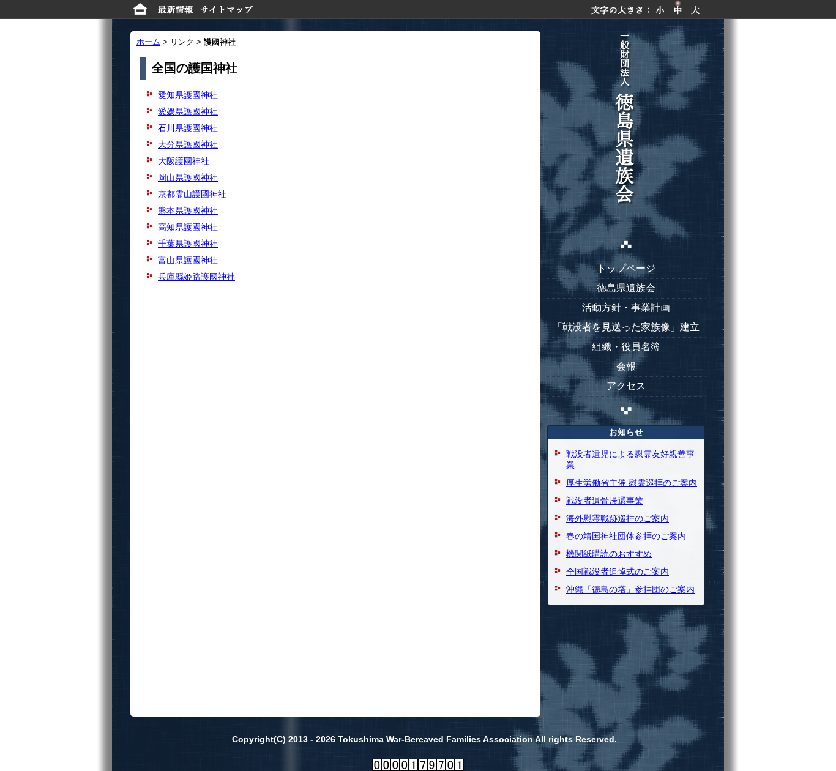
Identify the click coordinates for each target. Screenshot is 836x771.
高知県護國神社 (188, 227)
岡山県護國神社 (188, 177)
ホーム (148, 42)
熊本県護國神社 (188, 210)
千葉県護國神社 (188, 243)
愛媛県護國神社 (188, 111)
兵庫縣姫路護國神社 (196, 276)
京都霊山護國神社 (192, 194)
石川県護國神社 (188, 128)
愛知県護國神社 (188, 95)
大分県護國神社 (188, 144)
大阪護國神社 (183, 161)
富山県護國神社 (188, 260)
